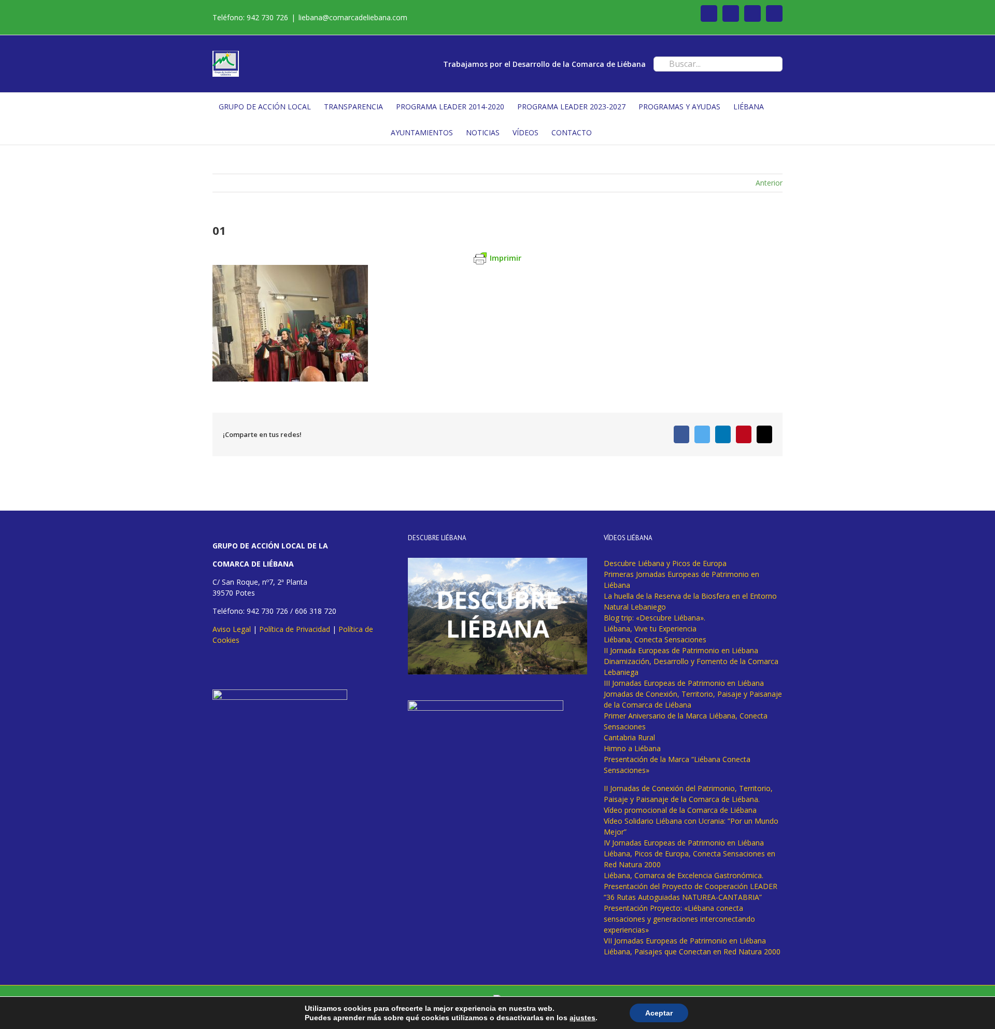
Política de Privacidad (294, 629)
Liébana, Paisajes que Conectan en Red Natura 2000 (692, 951)
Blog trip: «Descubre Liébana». (654, 618)
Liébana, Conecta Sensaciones (655, 639)
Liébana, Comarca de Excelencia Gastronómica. (683, 875)
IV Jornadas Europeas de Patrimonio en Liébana (684, 843)
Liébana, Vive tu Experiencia (650, 628)
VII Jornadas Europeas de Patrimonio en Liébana (685, 941)
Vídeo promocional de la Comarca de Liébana (680, 810)
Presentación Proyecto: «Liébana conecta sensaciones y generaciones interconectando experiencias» (679, 919)
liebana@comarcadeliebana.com (352, 17)
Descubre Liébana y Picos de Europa (665, 563)
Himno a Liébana (632, 748)
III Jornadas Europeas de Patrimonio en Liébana (684, 683)
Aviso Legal (231, 629)
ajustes (582, 1017)
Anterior (769, 183)
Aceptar (659, 1013)
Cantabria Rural (629, 737)
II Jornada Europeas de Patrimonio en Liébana (681, 650)
